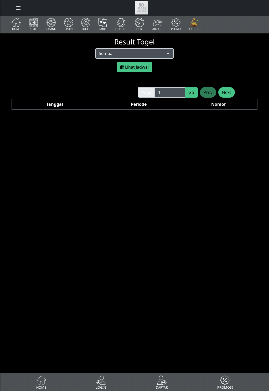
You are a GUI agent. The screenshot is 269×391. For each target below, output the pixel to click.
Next (226, 92)
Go (191, 92)
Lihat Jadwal (136, 67)
